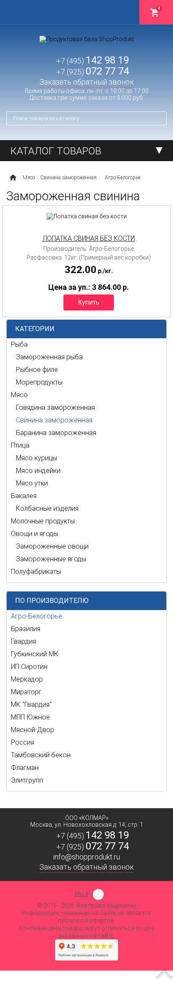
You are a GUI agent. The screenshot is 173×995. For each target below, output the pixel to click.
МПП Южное (30, 717)
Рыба (19, 344)
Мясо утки (32, 483)
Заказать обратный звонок (86, 81)
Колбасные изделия (47, 508)
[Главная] (12, 177)
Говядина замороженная (55, 407)
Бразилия (25, 629)
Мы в (82, 893)
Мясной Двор (32, 730)
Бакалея (24, 496)
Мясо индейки (38, 471)
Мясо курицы (36, 458)
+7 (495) (92, 60)
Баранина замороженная (56, 433)
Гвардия (23, 641)
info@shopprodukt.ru (86, 856)
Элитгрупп (27, 780)
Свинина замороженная (54, 420)
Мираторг (26, 692)
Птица (20, 445)
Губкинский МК (34, 654)
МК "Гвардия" (31, 704)
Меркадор (27, 679)
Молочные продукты (43, 521)
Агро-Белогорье (36, 616)
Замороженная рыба (49, 357)
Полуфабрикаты (36, 572)
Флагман (25, 768)
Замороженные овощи (52, 546)
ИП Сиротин (29, 667)
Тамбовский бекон (41, 755)
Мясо (19, 395)
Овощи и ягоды (34, 534)
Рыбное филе (37, 370)
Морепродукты (39, 382)
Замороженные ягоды (51, 559)
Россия (22, 742)
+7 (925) (92, 71)
